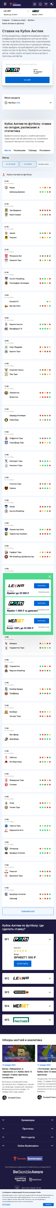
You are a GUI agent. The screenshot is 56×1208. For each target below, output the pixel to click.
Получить (42, 586)
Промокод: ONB (43, 592)
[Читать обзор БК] (16, 586)
